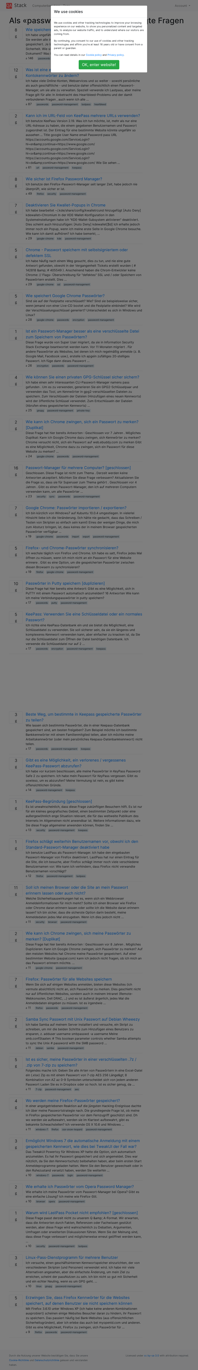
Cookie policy (94, 54)
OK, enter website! (99, 64)
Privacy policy (116, 54)
